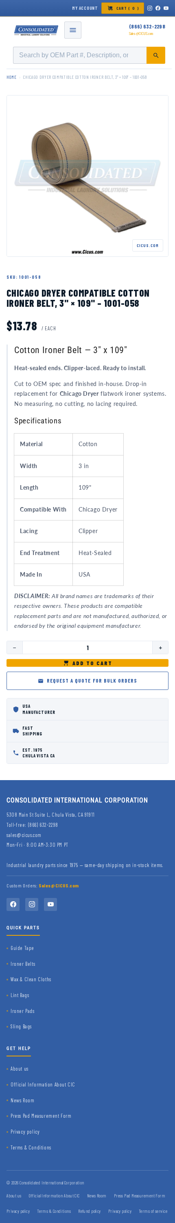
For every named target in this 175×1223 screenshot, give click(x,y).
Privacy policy (25, 1131)
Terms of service (153, 1211)
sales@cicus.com (24, 835)
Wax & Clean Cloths (31, 979)
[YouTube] (166, 8)
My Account (85, 8)
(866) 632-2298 (147, 26)
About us (19, 1068)
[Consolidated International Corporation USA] (36, 30)
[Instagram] (149, 8)
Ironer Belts (23, 964)
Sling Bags (21, 1026)
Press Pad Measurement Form (41, 1115)
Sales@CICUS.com (141, 33)
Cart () (127, 8)
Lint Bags (20, 995)
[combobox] (89, 55)
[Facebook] (157, 8)
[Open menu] (72, 30)
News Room (22, 1100)
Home (12, 77)
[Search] (156, 55)
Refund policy (89, 1211)
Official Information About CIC (43, 1084)
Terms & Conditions (31, 1147)
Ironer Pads (23, 1011)
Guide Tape (22, 948)
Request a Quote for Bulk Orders (92, 680)
